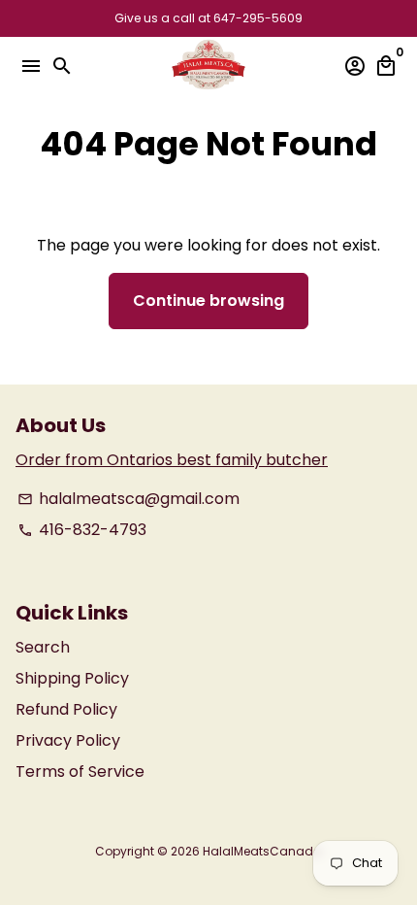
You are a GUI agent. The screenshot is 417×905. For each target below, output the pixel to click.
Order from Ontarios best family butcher (172, 460)
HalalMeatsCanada (262, 851)
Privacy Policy (68, 740)
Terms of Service (80, 771)
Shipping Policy (72, 678)
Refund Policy (66, 709)
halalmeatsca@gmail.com (128, 498)
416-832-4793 (81, 530)
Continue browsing (208, 300)
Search (43, 647)
